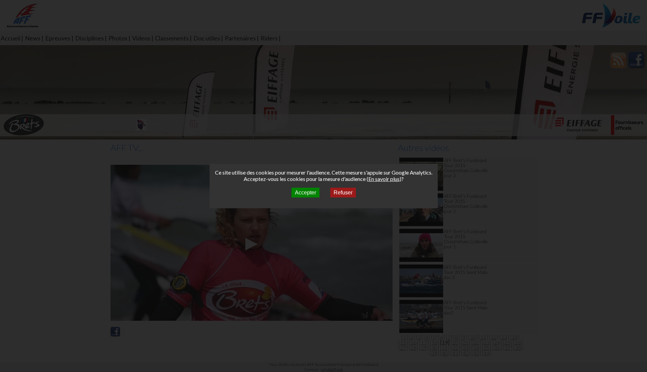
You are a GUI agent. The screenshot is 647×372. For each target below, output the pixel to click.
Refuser (343, 192)
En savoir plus (384, 179)
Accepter (305, 192)
